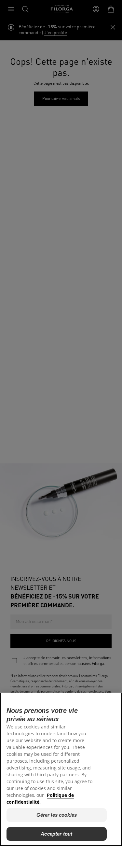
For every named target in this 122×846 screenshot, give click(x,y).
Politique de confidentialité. (40, 798)
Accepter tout (56, 834)
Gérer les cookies (56, 815)
